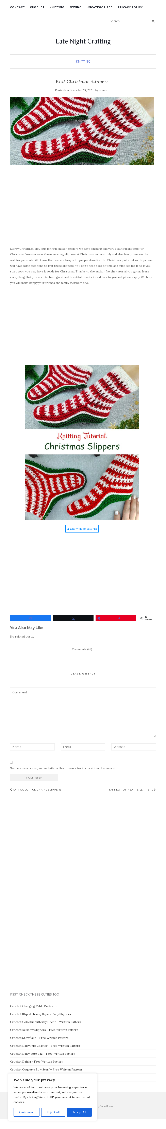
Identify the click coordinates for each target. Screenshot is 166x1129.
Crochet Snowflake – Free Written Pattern (39, 1038)
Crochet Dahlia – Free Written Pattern (36, 1061)
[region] (52, 1097)
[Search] (153, 21)
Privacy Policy (130, 7)
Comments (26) (82, 649)
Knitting (57, 7)
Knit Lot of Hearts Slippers (131, 789)
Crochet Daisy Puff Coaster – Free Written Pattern (45, 1046)
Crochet (37, 7)
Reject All (53, 1112)
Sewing (75, 7)
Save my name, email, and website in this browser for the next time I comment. (63, 768)
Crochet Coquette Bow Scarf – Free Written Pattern (46, 1069)
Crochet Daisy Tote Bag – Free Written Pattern (42, 1053)
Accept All (79, 1112)
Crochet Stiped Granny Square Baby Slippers (40, 1014)
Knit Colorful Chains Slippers (37, 789)
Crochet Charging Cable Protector (34, 1006)
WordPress (106, 1106)
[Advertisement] (82, 211)
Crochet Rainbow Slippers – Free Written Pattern (44, 1030)
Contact (17, 7)
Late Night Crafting (83, 41)
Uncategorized (100, 7)
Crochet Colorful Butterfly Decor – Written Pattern (45, 1022)
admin (103, 90)
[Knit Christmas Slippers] (82, 131)
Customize (26, 1112)
